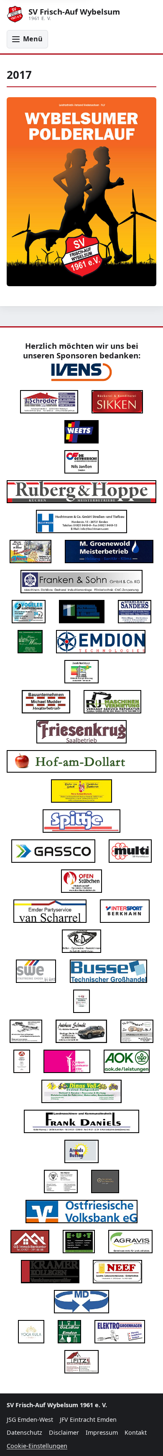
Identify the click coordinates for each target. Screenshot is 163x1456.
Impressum (102, 1432)
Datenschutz (24, 1432)
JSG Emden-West (30, 1419)
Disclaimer (64, 1432)
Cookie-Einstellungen (37, 1445)
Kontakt (136, 1432)
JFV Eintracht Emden (88, 1419)
